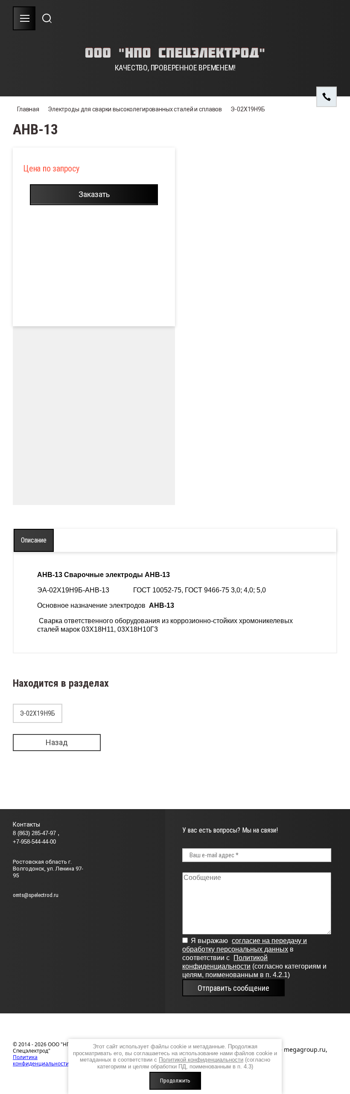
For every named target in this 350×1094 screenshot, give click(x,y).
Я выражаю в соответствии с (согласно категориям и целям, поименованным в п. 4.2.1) (254, 957)
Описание (34, 540)
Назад (57, 742)
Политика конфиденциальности (41, 1060)
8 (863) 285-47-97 (35, 833)
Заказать (94, 194)
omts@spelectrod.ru (35, 895)
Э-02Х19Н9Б (247, 109)
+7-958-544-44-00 (34, 842)
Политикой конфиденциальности (201, 1059)
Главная (28, 109)
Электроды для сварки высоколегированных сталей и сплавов (135, 109)
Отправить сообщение (233, 988)
